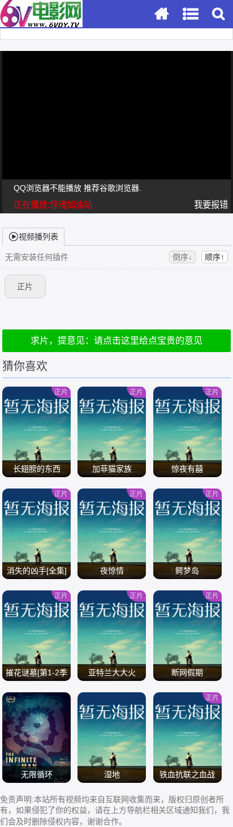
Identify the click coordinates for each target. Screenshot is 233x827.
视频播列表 (38, 236)
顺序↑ (215, 257)
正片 (25, 286)
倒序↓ (182, 257)
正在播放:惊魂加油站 (53, 204)
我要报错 (211, 204)
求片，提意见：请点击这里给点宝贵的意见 (116, 340)
